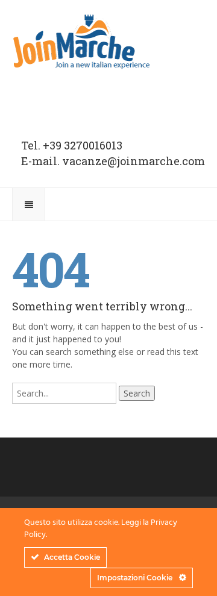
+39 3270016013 (82, 145)
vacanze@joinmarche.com (133, 161)
